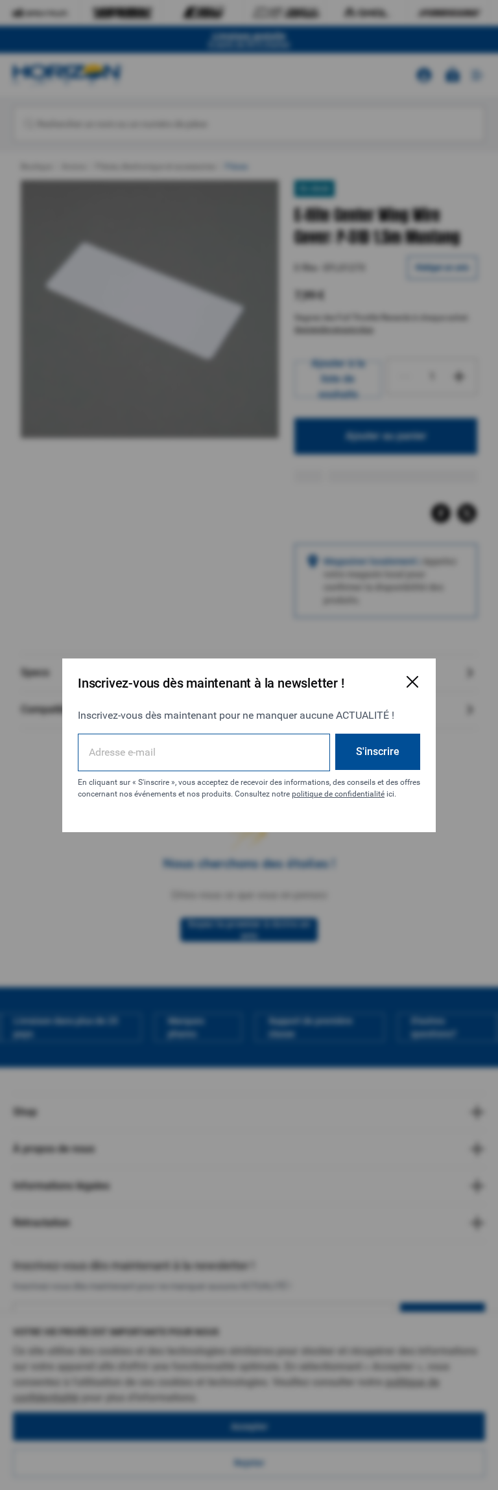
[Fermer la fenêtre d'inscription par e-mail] (412, 682)
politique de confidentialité (338, 793)
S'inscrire (377, 751)
